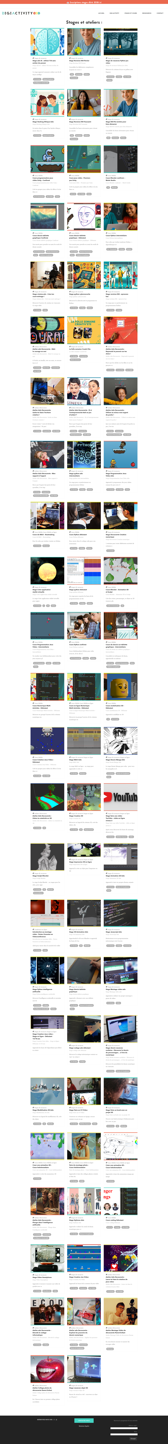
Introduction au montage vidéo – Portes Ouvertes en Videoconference (43, 934)
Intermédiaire (38, 893)
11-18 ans (37, 310)
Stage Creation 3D (76, 816)
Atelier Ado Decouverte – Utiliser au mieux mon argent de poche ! (117, 412)
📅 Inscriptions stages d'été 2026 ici (84, 2)
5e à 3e (73, 194)
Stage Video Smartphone (42, 1277)
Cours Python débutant (78, 535)
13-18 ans (37, 79)
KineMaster (47, 1291)
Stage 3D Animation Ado (78, 932)
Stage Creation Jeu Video (79, 1277)
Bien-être (46, 368)
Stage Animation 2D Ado (115, 876)
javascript (127, 946)
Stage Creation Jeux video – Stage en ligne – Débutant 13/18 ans (43, 1036)
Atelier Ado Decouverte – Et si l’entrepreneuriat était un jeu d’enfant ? (80, 412)
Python (86, 74)
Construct (83, 1288)
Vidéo (45, 310)
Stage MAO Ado (75, 760)
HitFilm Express (122, 837)
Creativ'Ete (55, 368)
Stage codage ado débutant (80, 1048)
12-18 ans (37, 368)
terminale (74, 78)
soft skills (37, 371)
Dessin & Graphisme (123, 773)
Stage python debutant (78, 590)
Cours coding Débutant (114, 1220)
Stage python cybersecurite (79, 294)
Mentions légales (84, 1426)
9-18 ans (73, 431)
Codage (119, 77)
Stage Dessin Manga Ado (115, 760)
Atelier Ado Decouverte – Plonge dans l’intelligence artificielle (43, 1222)
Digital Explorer (48, 79)
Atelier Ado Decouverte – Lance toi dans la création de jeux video (116, 1279)
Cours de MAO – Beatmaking (43, 535)
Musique (46, 546)
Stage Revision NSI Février (79, 61)
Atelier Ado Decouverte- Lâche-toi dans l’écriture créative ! (42, 412)
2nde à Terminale (113, 606)
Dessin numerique (52, 251)
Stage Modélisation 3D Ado (43, 1110)
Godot (48, 663)
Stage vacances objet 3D (78, 1388)
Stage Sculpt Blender (41, 876)
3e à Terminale (39, 196)
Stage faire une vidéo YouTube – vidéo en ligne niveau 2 (115, 818)
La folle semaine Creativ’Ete (80, 349)
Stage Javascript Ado (114, 932)
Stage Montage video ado (116, 989)
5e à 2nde (74, 251)
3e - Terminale (111, 249)
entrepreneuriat (76, 434)
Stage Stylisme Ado (76, 1220)
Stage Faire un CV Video (78, 1110)
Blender (114, 187)
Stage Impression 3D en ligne (80, 862)
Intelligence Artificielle (41, 83)
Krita (35, 255)
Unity (57, 196)
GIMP (82, 1181)
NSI (72, 74)
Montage (110, 1349)
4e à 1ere (74, 548)
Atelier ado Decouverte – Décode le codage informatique (42, 1332)
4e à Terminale (39, 663)
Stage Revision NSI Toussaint (80, 122)
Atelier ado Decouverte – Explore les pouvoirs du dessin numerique (78, 1332)
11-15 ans (110, 551)
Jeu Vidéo (127, 77)
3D (108, 187)
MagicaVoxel (89, 829)
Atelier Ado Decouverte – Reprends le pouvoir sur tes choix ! (116, 351)
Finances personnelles (114, 434)
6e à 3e (109, 1227)
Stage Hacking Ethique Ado (43, 122)
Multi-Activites (75, 360)
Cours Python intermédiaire (116, 236)
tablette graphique (46, 255)
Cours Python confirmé (77, 645)
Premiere (79, 74)
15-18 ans (74, 1124)
